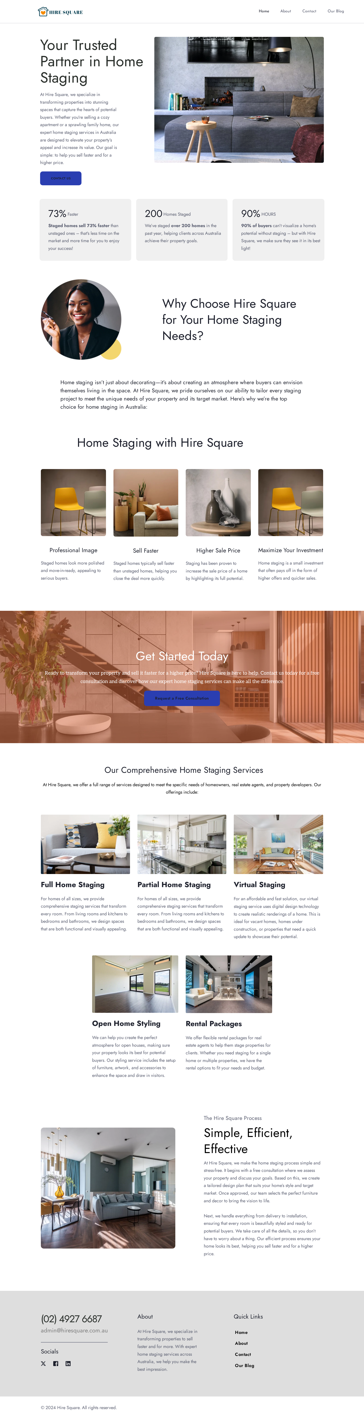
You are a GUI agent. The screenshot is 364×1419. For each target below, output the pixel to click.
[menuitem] (264, 11)
